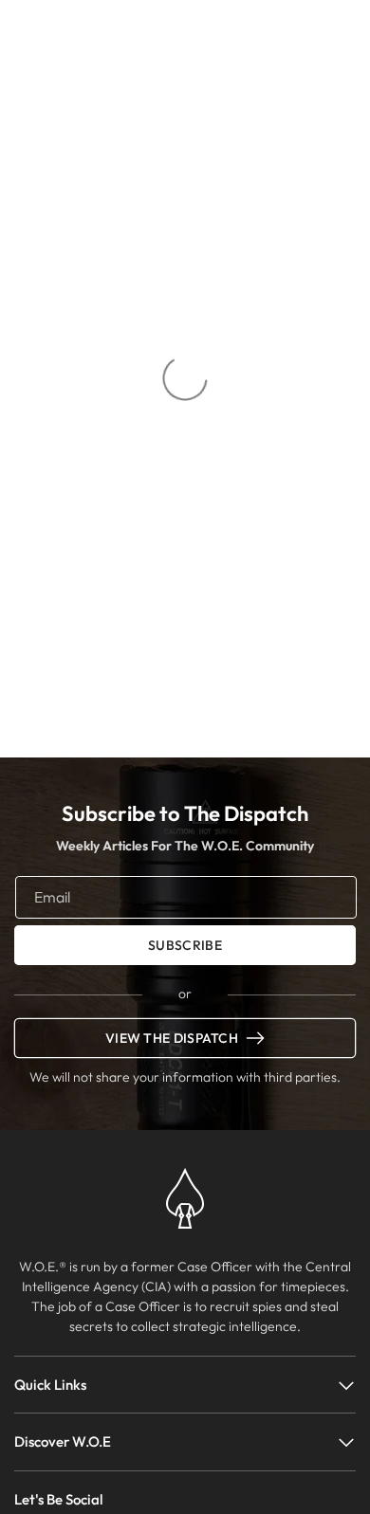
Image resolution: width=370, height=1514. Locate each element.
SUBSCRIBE (185, 945)
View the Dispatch (171, 1038)
